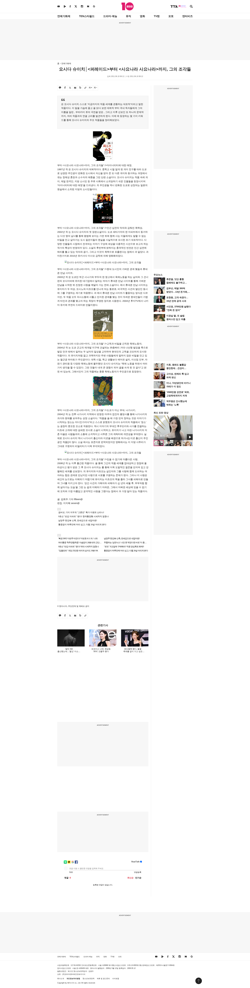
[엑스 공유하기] (70, 87)
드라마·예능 (110, 16)
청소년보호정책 (88, 979)
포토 (171, 16)
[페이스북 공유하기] (65, 87)
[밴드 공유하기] (80, 87)
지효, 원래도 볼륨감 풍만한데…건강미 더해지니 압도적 (176, 368)
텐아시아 (70, 983)
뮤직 (128, 16)
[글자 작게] (95, 87)
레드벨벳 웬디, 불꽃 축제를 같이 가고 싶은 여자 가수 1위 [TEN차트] (132, 651)
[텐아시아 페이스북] (70, 6)
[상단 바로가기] (198, 981)
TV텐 (157, 16)
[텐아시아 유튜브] (58, 6)
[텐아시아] (127, 6)
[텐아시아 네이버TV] (65, 6)
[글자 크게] (90, 87)
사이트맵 (115, 979)
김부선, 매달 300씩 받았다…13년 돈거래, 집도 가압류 (177, 292)
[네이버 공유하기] (75, 87)
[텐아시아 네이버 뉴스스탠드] (88, 6)
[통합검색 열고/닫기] (191, 6)
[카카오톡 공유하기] (60, 87)
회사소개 (60, 979)
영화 (142, 16)
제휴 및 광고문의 (103, 979)
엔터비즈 (187, 16)
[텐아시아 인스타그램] (82, 6)
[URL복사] (85, 87)
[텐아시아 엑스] (76, 6)
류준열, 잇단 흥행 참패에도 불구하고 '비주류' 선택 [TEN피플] (178, 283)
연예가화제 (63, 16)
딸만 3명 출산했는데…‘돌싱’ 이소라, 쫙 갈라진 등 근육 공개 (69, 651)
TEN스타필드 (87, 16)
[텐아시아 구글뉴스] (94, 6)
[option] (173, 427)
